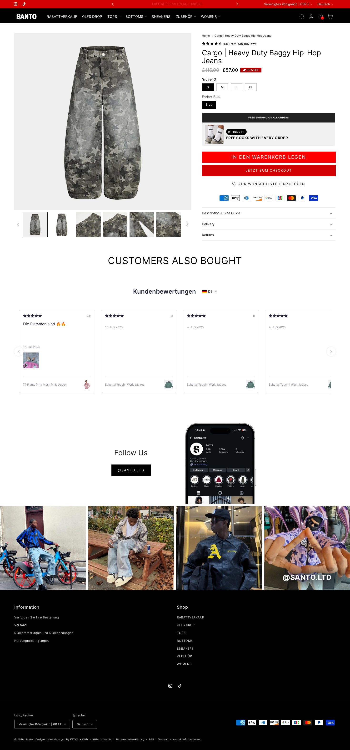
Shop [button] (182, 607)
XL (251, 87)
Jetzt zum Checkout (268, 170)
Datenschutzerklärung (130, 739)
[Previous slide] (18, 351)
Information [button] (27, 607)
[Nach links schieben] (18, 224)
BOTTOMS (185, 641)
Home (206, 35)
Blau (209, 104)
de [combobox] (210, 291)
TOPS (181, 633)
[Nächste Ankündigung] (237, 4)
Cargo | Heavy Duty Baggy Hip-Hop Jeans (243, 35)
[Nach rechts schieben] (187, 224)
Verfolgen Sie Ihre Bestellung (36, 617)
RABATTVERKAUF (190, 617)
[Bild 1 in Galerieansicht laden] (35, 224)
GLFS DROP (186, 625)
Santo (29, 739)
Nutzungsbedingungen (31, 641)
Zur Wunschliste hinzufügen (272, 184)
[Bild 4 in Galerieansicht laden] (115, 224)
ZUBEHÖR (184, 656)
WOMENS (184, 664)
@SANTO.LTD (131, 470)
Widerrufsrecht (102, 739)
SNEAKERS (185, 648)
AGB (151, 739)
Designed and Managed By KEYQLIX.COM (61, 739)
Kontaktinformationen (187, 739)
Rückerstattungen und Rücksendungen (43, 633)
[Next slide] (331, 351)
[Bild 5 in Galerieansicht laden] (142, 224)
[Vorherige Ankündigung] (113, 4)
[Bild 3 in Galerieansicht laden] (88, 224)
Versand (20, 625)
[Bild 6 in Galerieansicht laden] (168, 224)
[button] (114, 17)
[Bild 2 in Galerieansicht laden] (62, 224)
